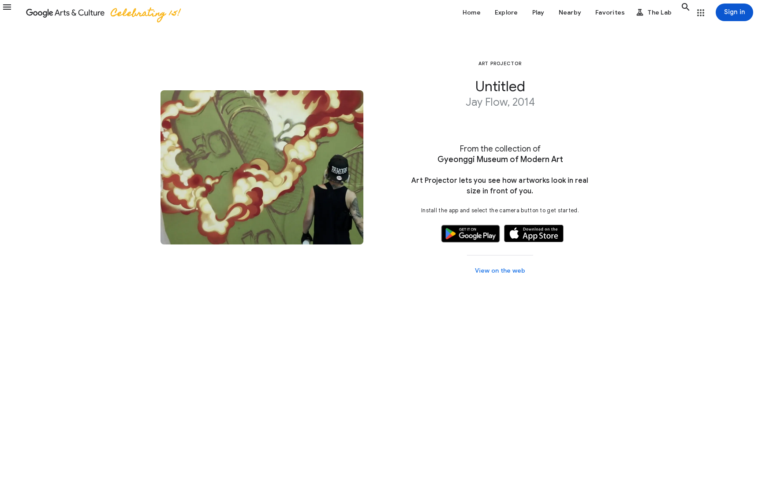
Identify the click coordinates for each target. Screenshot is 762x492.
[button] (12, 12)
